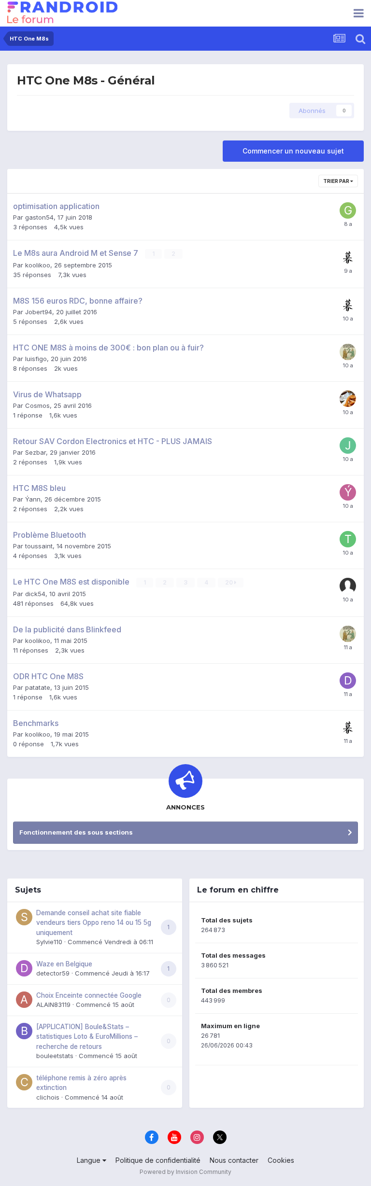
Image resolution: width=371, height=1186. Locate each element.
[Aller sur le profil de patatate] (348, 352)
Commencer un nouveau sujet (293, 151)
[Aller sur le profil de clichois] (24, 1082)
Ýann (33, 499)
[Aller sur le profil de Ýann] (348, 492)
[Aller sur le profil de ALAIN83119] (24, 999)
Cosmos (37, 405)
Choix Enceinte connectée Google (89, 995)
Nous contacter (234, 1160)
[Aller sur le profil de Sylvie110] (24, 917)
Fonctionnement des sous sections (76, 832)
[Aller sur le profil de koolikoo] (348, 257)
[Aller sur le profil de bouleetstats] (24, 1031)
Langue (89, 1160)
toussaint (39, 546)
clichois (47, 1097)
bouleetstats (54, 1056)
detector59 (53, 973)
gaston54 (39, 217)
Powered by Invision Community (185, 1171)
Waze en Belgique (64, 964)
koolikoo (37, 265)
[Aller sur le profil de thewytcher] (348, 399)
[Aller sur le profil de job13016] (348, 445)
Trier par (336, 181)
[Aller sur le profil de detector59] (24, 968)
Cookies (281, 1160)
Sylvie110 (49, 942)
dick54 (35, 594)
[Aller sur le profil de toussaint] (348, 539)
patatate (37, 687)
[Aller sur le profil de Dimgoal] (348, 680)
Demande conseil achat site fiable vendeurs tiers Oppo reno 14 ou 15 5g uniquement (93, 922)
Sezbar (35, 452)
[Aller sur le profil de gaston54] (348, 210)
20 (229, 582)
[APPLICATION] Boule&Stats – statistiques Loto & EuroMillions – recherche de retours (87, 1036)
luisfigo (36, 359)
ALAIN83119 (53, 1004)
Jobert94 (38, 312)
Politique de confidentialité (157, 1160)
